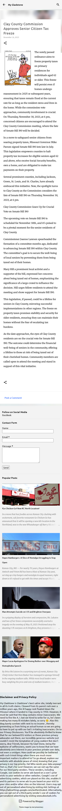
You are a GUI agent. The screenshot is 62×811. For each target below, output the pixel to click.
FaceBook (6, 415)
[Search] (58, 4)
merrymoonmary (37, 807)
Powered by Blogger (33, 801)
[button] (5, 43)
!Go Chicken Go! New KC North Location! (20, 508)
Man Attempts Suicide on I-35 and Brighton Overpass (26, 611)
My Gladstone (15, 4)
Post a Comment (13, 397)
